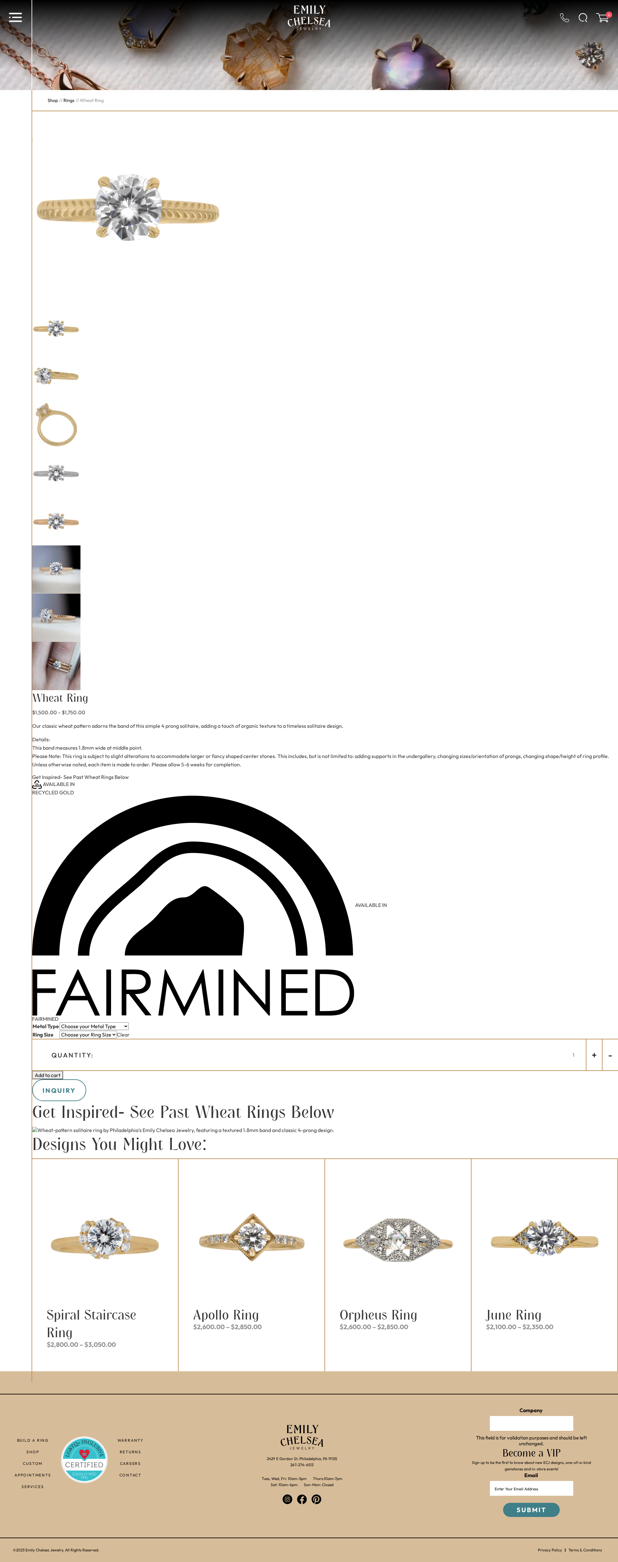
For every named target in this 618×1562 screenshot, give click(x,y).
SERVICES (33, 1486)
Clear (123, 1034)
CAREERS (130, 1463)
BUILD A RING (33, 1440)
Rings (68, 100)
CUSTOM (32, 1463)
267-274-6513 (302, 1464)
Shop (53, 100)
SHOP (32, 1451)
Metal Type (46, 1026)
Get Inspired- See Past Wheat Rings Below (80, 777)
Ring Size (43, 1034)
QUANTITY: (73, 1055)
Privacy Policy (550, 1550)
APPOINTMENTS (32, 1474)
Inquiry (59, 1090)
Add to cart (48, 1075)
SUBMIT (532, 1510)
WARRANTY (130, 1440)
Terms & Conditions (585, 1550)
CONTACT (130, 1474)
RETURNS (131, 1451)
